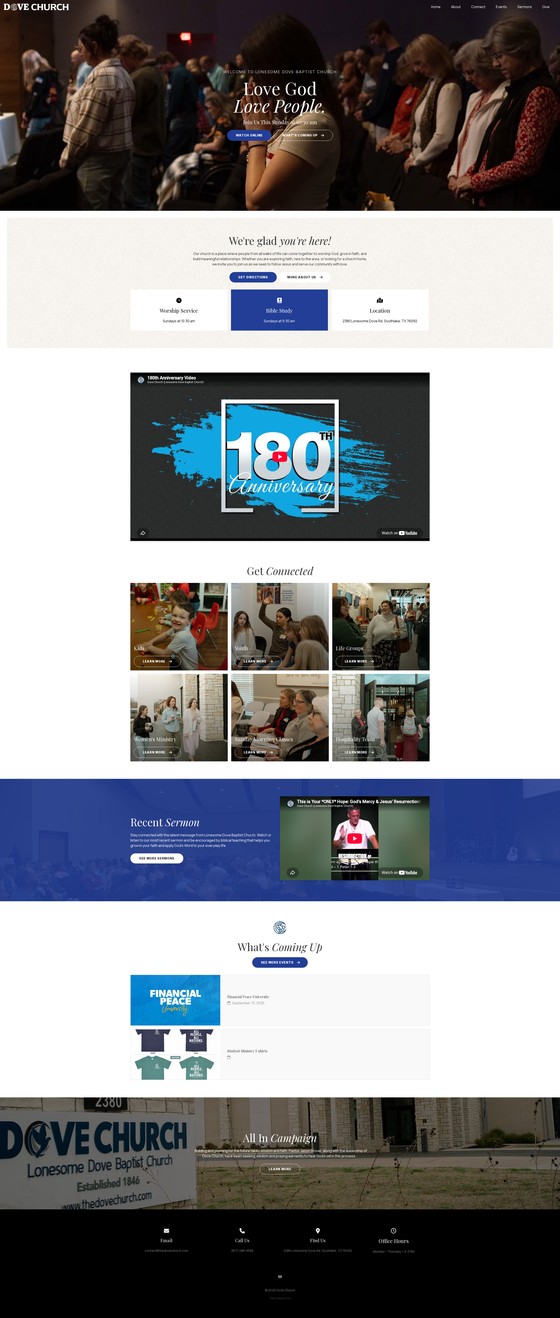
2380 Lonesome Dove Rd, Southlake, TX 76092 (318, 1250)
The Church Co (280, 1298)
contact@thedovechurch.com (166, 1250)
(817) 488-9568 (242, 1250)
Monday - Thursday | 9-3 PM (393, 1251)
